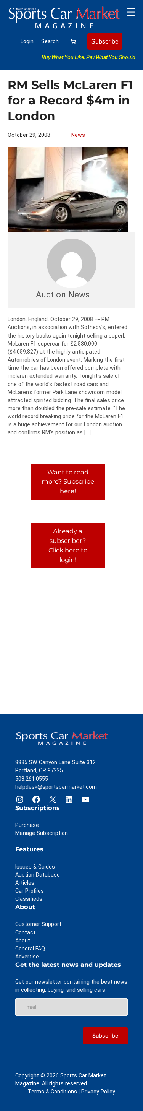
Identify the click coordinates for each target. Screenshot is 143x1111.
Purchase (27, 825)
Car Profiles (29, 891)
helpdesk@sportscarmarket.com (56, 787)
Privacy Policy (98, 1091)
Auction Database (37, 875)
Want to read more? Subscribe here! (68, 481)
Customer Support (38, 924)
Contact (25, 932)
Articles (24, 883)
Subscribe (105, 41)
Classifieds (28, 899)
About (22, 940)
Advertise (27, 956)
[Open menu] (131, 12)
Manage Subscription (41, 833)
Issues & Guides (35, 867)
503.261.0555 (31, 779)
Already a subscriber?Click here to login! (67, 545)
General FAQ (30, 948)
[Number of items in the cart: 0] (73, 41)
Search (50, 41)
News (78, 135)
